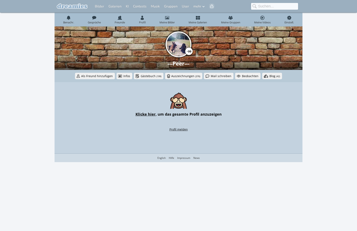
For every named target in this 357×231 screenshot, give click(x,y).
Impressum (183, 158)
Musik (155, 6)
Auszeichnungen (185, 76)
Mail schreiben (221, 76)
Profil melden (178, 129)
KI (127, 6)
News (196, 158)
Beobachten (250, 76)
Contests (139, 6)
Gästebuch (151, 76)
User (185, 6)
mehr (197, 6)
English (161, 158)
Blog (274, 76)
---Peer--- (178, 63)
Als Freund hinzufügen (97, 76)
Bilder (99, 6)
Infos (126, 76)
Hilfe (171, 158)
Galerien (114, 6)
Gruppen (170, 6)
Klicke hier (146, 114)
